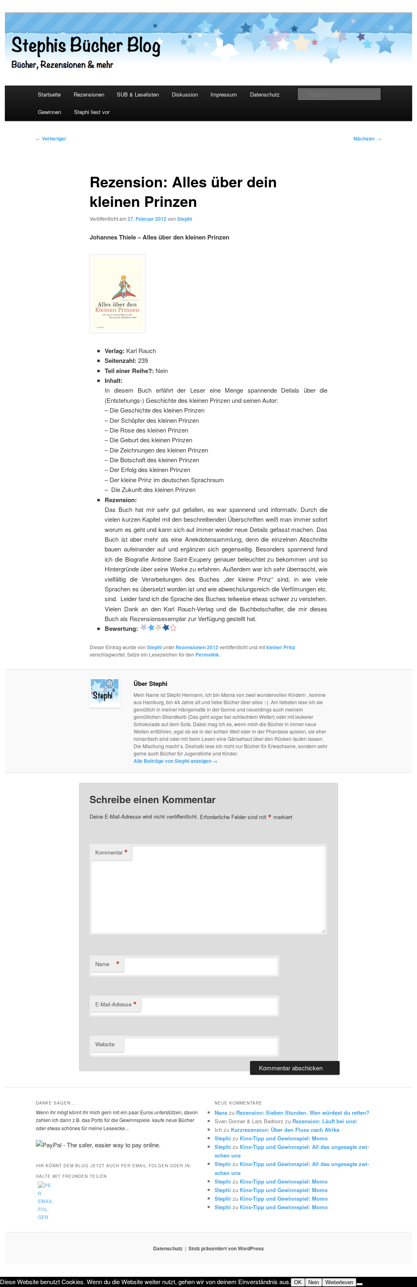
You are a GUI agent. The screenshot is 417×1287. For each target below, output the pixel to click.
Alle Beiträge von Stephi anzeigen (175, 760)
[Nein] (359, 1284)
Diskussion (185, 94)
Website (104, 1044)
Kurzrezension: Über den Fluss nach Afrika (285, 1129)
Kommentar (111, 852)
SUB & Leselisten (138, 94)
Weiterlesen (339, 1282)
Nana (221, 1112)
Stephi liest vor (92, 112)
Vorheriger (51, 138)
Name (107, 964)
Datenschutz (265, 94)
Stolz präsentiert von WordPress (226, 1248)
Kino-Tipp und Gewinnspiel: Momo (284, 1138)
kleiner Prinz (280, 647)
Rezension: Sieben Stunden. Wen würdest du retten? (302, 1112)
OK (298, 1282)
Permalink (207, 654)
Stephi (184, 218)
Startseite (49, 94)
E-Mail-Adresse (116, 1004)
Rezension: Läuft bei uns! (324, 1121)
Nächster (367, 138)
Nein (313, 1282)
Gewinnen (49, 112)
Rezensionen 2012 (197, 647)
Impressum (224, 94)
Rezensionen (89, 94)
